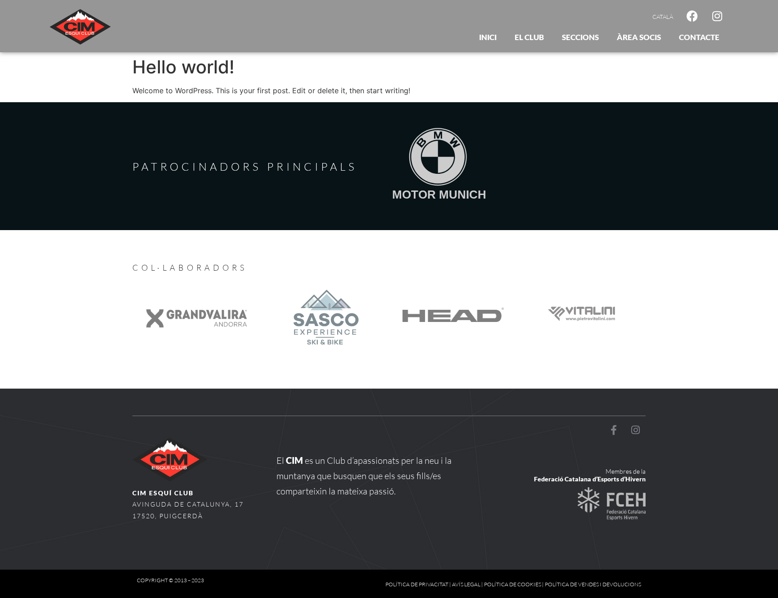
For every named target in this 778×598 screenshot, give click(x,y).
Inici (488, 37)
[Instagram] (717, 16)
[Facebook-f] (614, 430)
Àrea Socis (639, 37)
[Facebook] (692, 16)
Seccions (580, 37)
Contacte (699, 37)
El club (529, 37)
